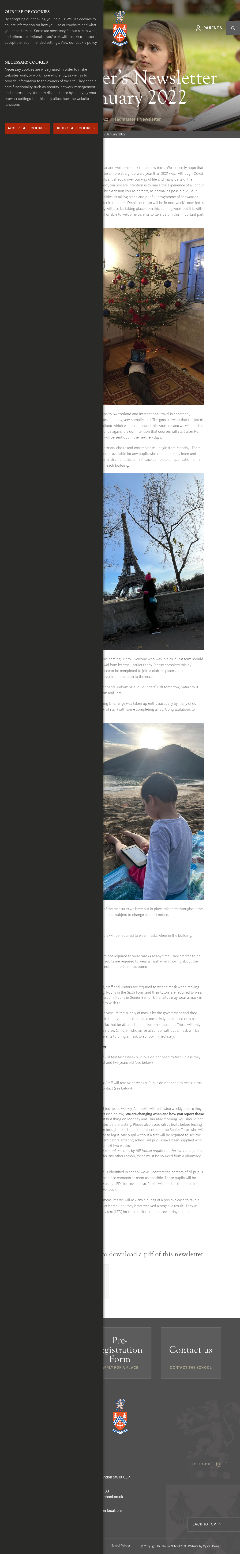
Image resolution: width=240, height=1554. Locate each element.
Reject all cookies (76, 128)
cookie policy (86, 42)
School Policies (121, 1545)
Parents (212, 28)
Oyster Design (212, 1546)
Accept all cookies (27, 128)
